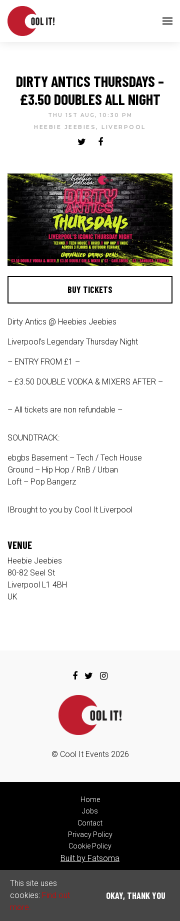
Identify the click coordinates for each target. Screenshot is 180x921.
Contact (90, 823)
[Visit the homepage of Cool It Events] (31, 21)
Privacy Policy (90, 834)
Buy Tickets (90, 289)
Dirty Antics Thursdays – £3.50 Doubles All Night (90, 90)
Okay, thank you (136, 895)
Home (90, 800)
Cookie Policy (90, 846)
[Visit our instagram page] (104, 676)
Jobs (90, 811)
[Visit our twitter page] (82, 142)
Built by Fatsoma (90, 858)
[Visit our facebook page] (100, 142)
